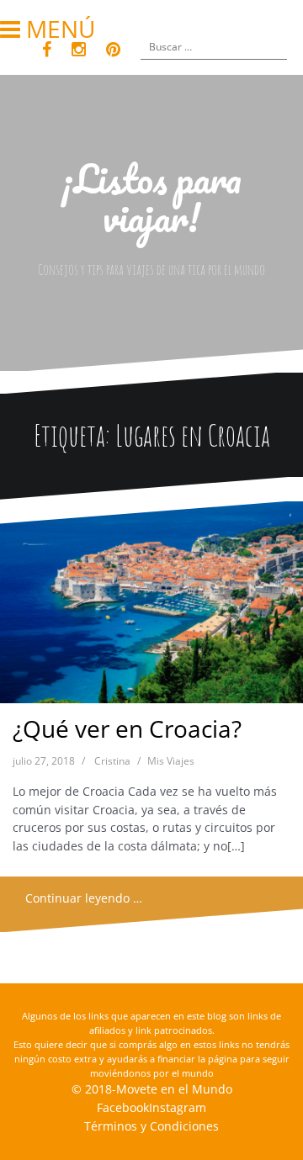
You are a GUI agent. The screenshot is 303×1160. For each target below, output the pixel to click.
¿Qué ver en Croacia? (127, 728)
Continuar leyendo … (83, 898)
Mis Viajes (170, 761)
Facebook (123, 1107)
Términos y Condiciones (151, 1126)
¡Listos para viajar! (151, 197)
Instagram (177, 1107)
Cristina (112, 761)
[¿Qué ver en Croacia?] (151, 607)
